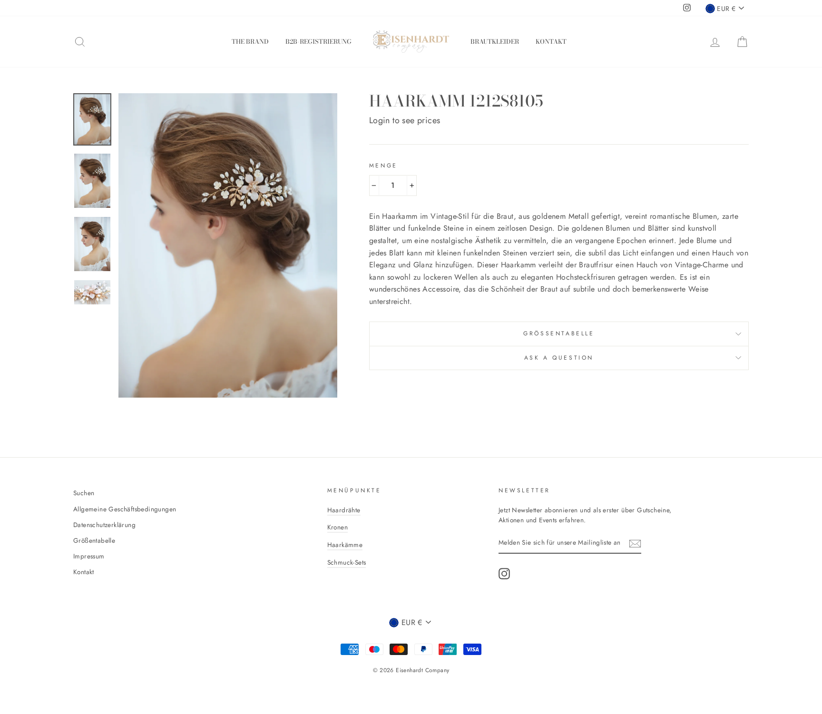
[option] (227, 245)
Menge (383, 165)
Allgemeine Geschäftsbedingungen (124, 509)
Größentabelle (558, 333)
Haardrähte (344, 510)
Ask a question (559, 357)
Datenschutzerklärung (104, 524)
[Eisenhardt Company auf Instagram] (504, 573)
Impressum (89, 556)
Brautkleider (494, 41)
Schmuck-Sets (346, 562)
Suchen (83, 493)
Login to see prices (404, 120)
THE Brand (250, 41)
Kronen (337, 527)
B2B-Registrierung (318, 41)
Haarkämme (345, 544)
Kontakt (551, 41)
